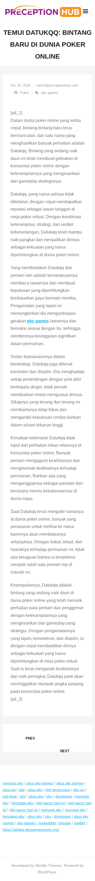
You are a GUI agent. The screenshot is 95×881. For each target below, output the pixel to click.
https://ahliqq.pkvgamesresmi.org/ (31, 829)
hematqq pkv (22, 803)
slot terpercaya (57, 790)
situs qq (9, 790)
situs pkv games (39, 783)
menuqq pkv (13, 783)
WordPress (47, 872)
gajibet (79, 823)
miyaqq (65, 823)
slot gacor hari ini (50, 803)
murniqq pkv (75, 810)
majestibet (47, 823)
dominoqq (63, 796)
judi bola (10, 796)
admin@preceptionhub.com (57, 85)
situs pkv (35, 790)
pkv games (49, 93)
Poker (24, 93)
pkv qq (78, 790)
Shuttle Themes (48, 865)
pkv (49, 796)
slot (22, 790)
